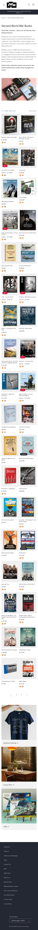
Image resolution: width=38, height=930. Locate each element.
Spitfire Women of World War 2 (27, 584)
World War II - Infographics (8, 488)
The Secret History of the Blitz (9, 650)
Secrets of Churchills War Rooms (27, 233)
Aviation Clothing (9, 743)
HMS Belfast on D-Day (24, 650)
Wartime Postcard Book (7, 553)
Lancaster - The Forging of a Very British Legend (27, 520)
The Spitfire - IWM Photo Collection (7, 394)
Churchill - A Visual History (26, 361)
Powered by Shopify (24, 926)
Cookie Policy (8, 899)
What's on (7, 877)
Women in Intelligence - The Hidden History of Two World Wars (8, 617)
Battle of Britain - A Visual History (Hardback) (26, 394)
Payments (7, 847)
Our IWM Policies (9, 895)
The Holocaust (23, 488)
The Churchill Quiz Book (7, 520)
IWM (5, 869)
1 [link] (11, 695)
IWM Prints (7, 873)
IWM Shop (16, 926)
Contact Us (7, 864)
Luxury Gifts (7, 785)
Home (3, 18)
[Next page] (27, 695)
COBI (5, 827)
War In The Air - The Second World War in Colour (26, 138)
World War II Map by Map (25, 328)
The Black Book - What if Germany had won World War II (27, 616)
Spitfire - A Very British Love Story (8, 329)
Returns (6, 851)
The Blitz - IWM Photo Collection (27, 297)
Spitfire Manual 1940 (6, 265)
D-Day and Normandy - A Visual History (9, 233)
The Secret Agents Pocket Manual (8, 459)
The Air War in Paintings (7, 170)
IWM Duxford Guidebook (7, 201)
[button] (4, 5)
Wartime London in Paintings (9, 137)
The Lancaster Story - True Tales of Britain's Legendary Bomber (9, 361)
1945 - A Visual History (7, 297)
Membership (7, 882)
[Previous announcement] (3, 12)
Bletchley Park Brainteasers (26, 458)
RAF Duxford (22, 553)
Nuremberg (22, 170)
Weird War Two (5, 584)
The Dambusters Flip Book (8, 681)
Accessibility (8, 904)
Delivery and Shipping (10, 855)
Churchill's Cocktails (24, 427)
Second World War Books (16, 18)
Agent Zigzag (22, 681)
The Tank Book (23, 197)
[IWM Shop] (11, 5)
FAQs (5, 860)
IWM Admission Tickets (11, 886)
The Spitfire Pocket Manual (8, 427)
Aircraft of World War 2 (25, 265)
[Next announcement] (34, 12)
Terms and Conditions (11, 890)
